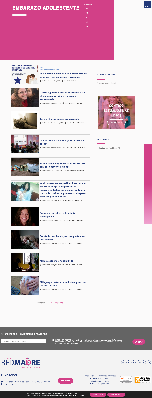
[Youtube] (139, 362)
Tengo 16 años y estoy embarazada (59, 118)
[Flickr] (149, 362)
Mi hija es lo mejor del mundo (56, 260)
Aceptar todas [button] (98, 394)
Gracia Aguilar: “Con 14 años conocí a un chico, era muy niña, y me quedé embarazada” (62, 96)
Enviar (138, 341)
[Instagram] (123, 362)
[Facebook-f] (128, 362)
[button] (87, 9)
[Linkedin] (144, 362)
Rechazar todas (116, 394)
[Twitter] (134, 362)
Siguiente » (60, 303)
